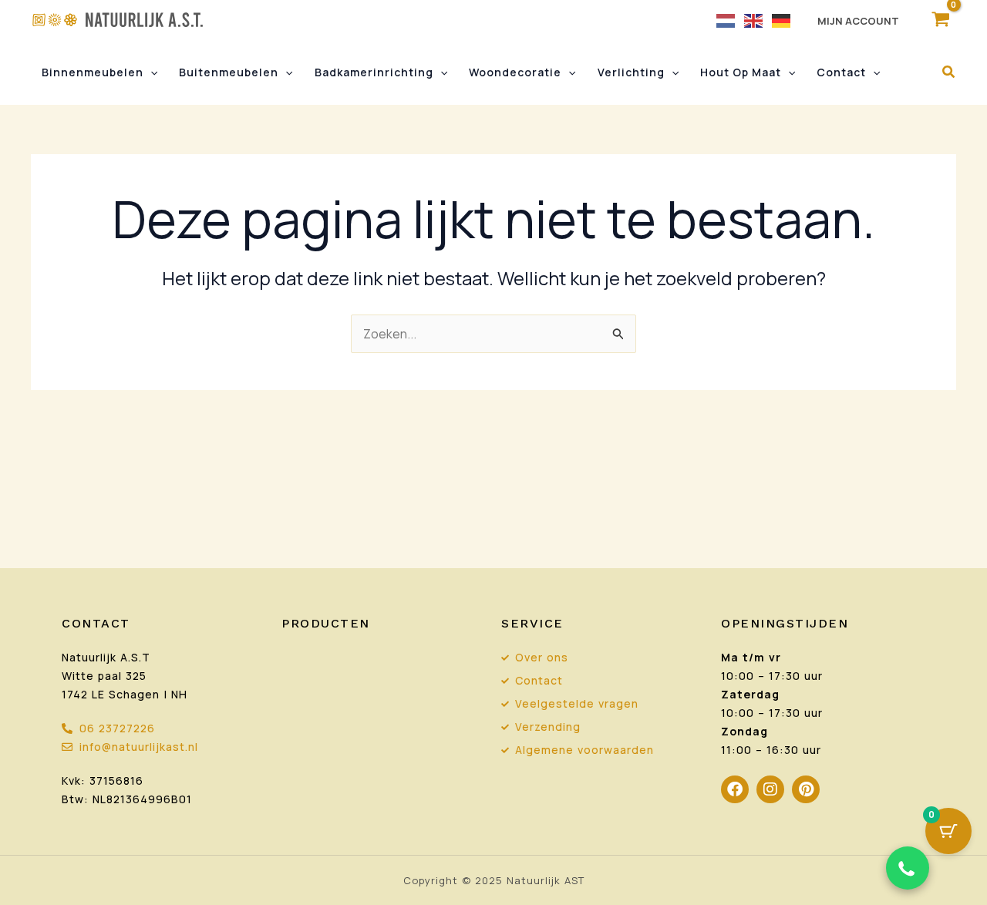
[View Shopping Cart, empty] (940, 19)
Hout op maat (740, 72)
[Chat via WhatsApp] (907, 868)
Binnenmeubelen (92, 72)
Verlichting (631, 72)
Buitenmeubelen (228, 72)
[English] (754, 20)
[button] (150, 72)
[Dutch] (726, 20)
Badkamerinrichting (374, 72)
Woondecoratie (515, 72)
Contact (841, 72)
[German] (782, 20)
